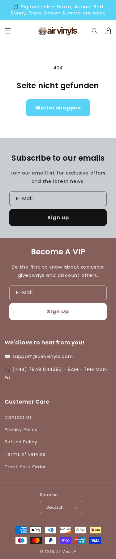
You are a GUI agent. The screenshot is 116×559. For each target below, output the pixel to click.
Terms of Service (25, 454)
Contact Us (18, 417)
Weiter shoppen (58, 107)
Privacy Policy (21, 429)
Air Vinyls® (66, 551)
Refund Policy (21, 442)
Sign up (58, 217)
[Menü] (8, 31)
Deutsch (55, 507)
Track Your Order (25, 467)
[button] (94, 31)
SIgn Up (58, 311)
